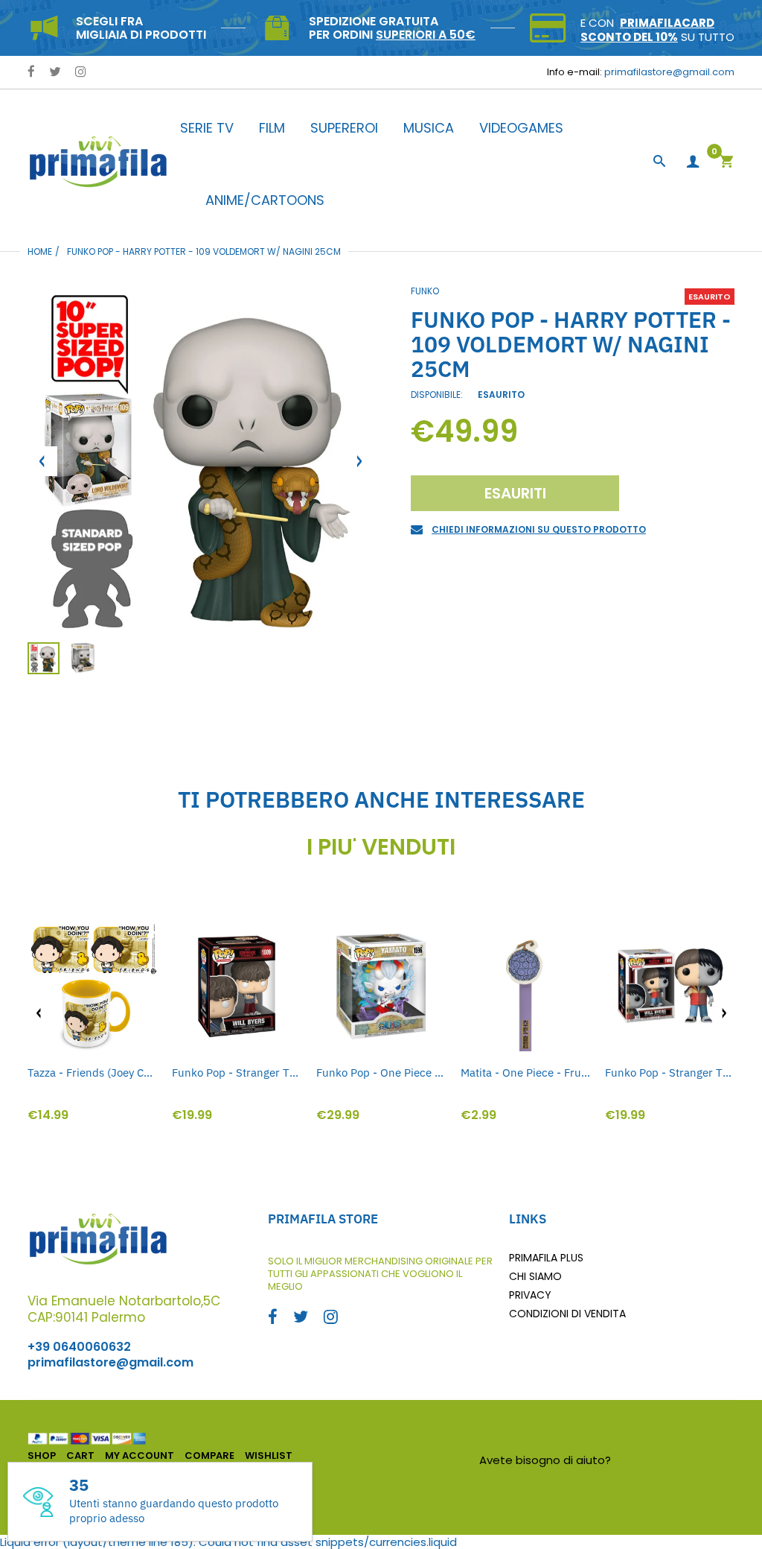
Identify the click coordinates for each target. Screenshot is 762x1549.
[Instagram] (80, 73)
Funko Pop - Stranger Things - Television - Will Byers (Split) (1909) (669, 1072)
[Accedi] (693, 162)
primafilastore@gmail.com (669, 72)
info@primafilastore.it (674, 1460)
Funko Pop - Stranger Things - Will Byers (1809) (236, 1072)
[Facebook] (31, 73)
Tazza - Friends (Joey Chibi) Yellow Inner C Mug (92, 1072)
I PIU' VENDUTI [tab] (381, 847)
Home (40, 251)
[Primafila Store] (98, 161)
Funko (425, 291)
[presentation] (39, 1013)
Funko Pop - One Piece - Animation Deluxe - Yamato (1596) (381, 1072)
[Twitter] (55, 73)
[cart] (726, 163)
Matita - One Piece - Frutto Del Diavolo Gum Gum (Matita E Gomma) (525, 1072)
